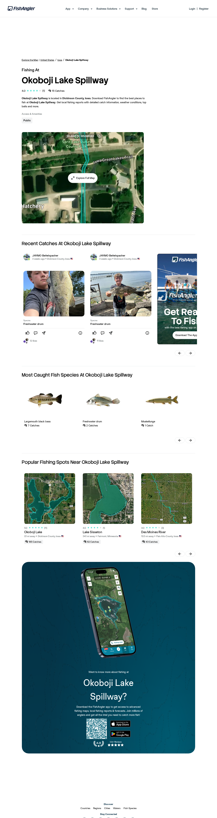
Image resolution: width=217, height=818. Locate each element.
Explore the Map (30, 59)
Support (129, 8)
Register (204, 8)
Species (27, 320)
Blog (144, 8)
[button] (83, 178)
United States (47, 59)
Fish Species (130, 808)
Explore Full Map (85, 178)
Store (155, 8)
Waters (117, 808)
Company (83, 8)
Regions (97, 808)
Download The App (186, 335)
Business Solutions (106, 8)
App (67, 8)
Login (192, 8)
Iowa (59, 59)
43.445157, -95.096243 (80, 136)
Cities (107, 808)
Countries (85, 808)
